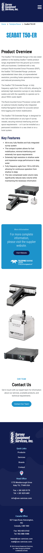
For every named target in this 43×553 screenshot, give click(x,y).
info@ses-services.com (21, 498)
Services (21, 457)
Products (21, 452)
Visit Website (21, 253)
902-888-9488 (23, 534)
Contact (21, 467)
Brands (22, 462)
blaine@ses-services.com (22, 539)
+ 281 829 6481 (23, 493)
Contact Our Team (21, 404)
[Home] (9, 6)
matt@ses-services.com (21, 542)
